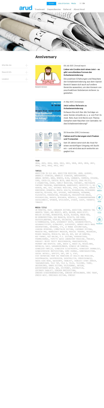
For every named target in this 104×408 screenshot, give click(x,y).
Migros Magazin (42, 234)
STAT (75, 253)
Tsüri (89, 263)
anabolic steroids (44, 176)
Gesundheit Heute (65, 222)
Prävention (53, 195)
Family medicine (64, 183)
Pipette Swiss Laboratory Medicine (68, 239)
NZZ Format (40, 237)
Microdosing (77, 190)
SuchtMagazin (41, 258)
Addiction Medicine (67, 173)
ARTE (65, 212)
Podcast (90, 239)
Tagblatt (68, 261)
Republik (39, 246)
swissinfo (57, 261)
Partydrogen (73, 193)
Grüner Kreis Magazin (87, 224)
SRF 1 (68, 253)
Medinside (91, 232)
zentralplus (77, 268)
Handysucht (72, 185)
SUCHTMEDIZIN (56, 258)
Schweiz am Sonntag (78, 246)
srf (62, 253)
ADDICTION (76, 210)
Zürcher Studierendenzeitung (49, 273)
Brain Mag (85, 215)
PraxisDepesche (79, 241)
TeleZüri (80, 263)
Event (52, 183)
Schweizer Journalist (89, 249)
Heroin (38, 188)
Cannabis (75, 178)
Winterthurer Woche (44, 268)
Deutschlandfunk (43, 220)
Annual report (80, 66)
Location (5, 79)
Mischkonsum (91, 190)
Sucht (81, 200)
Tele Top (55, 263)
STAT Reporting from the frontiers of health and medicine (64, 256)
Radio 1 (66, 244)
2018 (86, 163)
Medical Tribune (77, 232)
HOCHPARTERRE (41, 227)
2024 (50, 163)
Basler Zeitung (42, 215)
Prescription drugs (81, 195)
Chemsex (84, 178)
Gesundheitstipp (43, 224)
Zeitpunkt (65, 268)
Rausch (53, 197)
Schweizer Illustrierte (66, 249)
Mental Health (63, 190)
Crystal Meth (58, 180)
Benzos (60, 178)
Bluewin (74, 215)
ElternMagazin (42, 222)
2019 (80, 163)
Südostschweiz (85, 258)
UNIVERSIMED (41, 265)
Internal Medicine (62, 188)
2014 (50, 166)
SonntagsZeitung (87, 251)
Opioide (62, 193)
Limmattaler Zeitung (63, 229)
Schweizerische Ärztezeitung (49, 251)
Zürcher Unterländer (75, 273)
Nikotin (39, 193)
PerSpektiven (80, 237)
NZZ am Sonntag (82, 234)
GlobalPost (58, 224)
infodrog (54, 227)
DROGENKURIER (79, 220)
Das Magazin (59, 217)
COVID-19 (45, 180)
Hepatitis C (85, 185)
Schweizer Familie (44, 249)
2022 (62, 163)
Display (56, 220)
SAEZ (48, 246)
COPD (37, 180)
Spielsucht (64, 200)
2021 (68, 163)
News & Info (7, 72)
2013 (56, 166)
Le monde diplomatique (76, 227)
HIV (50, 188)
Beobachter (57, 215)
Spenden (53, 200)
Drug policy (71, 180)
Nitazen (48, 193)
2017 (92, 163)
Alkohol (88, 173)
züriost (71, 275)
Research (62, 197)
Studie (74, 200)
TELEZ (71, 263)
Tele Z (64, 263)
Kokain (92, 188)
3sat (50, 210)
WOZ (57, 268)
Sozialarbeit (41, 200)
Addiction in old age (45, 173)
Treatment (40, 9)
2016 (37, 166)
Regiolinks (87, 244)
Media (73, 3)
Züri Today (92, 273)
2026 (37, 163)
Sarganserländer (59, 246)
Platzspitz (40, 195)
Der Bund (80, 217)
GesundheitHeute (83, 222)
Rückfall (72, 197)
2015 (43, 166)
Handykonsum (59, 185)
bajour (72, 212)
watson (80, 265)
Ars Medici (56, 212)
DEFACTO (70, 217)
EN (84, 3)
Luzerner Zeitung (83, 229)
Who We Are (6, 65)
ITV (61, 227)
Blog (67, 178)
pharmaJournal (42, 239)
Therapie (90, 200)
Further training (43, 185)
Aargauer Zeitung (62, 210)
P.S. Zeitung (66, 237)
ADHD (80, 173)
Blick (66, 215)
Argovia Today (90, 210)
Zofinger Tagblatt (44, 270)
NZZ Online (53, 237)
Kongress (51, 190)
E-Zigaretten (41, 183)
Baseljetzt (82, 212)
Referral (67, 9)
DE (81, 3)
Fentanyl (78, 183)
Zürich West (41, 275)
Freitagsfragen (91, 183)
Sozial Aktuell (42, 253)
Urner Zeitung (55, 265)
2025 (43, 163)
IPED (75, 188)
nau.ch (65, 234)
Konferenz (40, 190)
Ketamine (83, 188)
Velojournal (69, 265)
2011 (62, 166)
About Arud (79, 9)
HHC (45, 188)
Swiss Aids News (43, 261)
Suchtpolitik (70, 258)
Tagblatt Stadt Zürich (85, 261)
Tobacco (39, 202)
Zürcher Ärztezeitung (65, 270)
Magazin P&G (41, 232)
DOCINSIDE (66, 220)
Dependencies (54, 9)
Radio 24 (76, 244)
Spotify (55, 253)
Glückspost (70, 224)
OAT (55, 193)
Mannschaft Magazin (58, 232)
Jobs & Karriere (63, 3)
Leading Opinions (43, 229)
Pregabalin (65, 195)
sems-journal (71, 251)
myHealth (56, 234)
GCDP (53, 222)
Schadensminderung (87, 197)
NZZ (71, 234)
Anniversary (79, 102)
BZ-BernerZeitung (43, 217)
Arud (53, 178)
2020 (74, 163)
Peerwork (85, 193)
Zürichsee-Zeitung (57, 275)
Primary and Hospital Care (48, 244)
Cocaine (94, 178)
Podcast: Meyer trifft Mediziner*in (52, 241)
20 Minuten (40, 210)
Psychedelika (41, 197)
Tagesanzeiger (42, 263)
